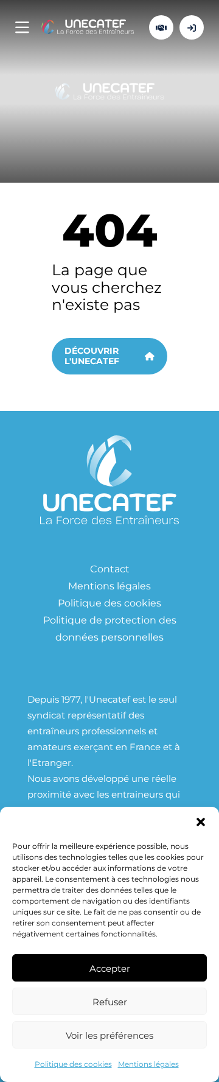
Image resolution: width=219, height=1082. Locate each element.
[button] (201, 822)
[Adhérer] (161, 27)
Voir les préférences (109, 1035)
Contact (110, 568)
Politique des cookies (73, 1064)
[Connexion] (191, 27)
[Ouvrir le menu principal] (22, 27)
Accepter (109, 968)
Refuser (109, 1002)
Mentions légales (148, 1064)
